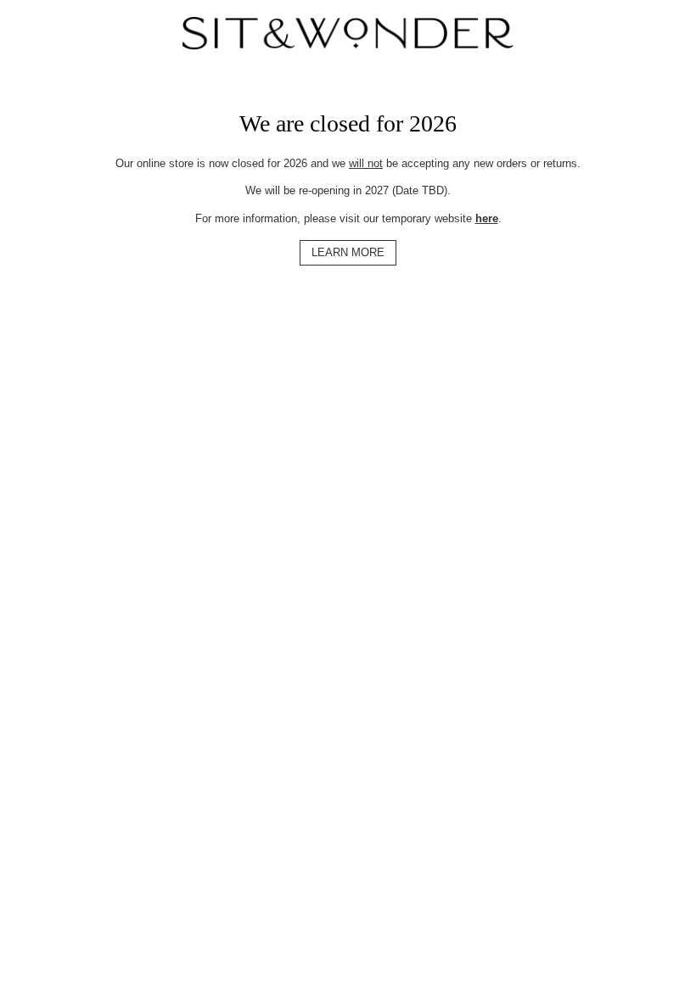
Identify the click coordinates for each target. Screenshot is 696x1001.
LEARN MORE (348, 252)
